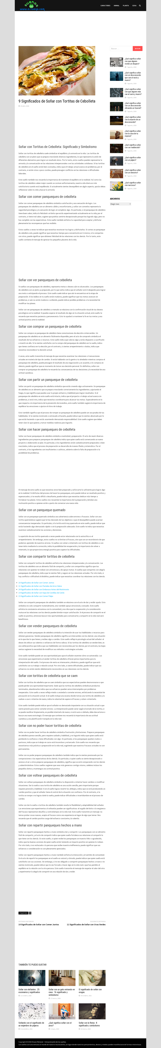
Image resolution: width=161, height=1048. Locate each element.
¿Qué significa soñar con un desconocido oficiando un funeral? (133, 105)
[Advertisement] (80, 26)
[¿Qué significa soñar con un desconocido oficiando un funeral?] (116, 103)
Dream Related (37, 1042)
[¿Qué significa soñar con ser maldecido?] (116, 145)
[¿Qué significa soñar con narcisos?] (116, 183)
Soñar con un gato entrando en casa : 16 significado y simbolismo (62, 992)
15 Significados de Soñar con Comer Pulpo (36, 596)
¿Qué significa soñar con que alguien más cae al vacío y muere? (133, 91)
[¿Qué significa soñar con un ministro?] (116, 170)
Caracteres (105, 5)
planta (126, 5)
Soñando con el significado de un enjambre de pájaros (31, 1024)
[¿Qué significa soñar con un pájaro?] (116, 158)
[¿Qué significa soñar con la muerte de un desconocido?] (116, 117)
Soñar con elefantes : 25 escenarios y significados (29, 991)
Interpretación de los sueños (55, 1042)
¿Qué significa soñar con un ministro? (133, 171)
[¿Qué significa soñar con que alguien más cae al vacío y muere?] (116, 89)
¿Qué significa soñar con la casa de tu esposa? (133, 133)
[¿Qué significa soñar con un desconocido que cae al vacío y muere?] (116, 73)
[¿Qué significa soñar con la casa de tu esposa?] (116, 131)
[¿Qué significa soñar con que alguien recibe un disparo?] (116, 59)
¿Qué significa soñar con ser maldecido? (133, 146)
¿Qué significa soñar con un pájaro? (133, 158)
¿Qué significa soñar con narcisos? (133, 184)
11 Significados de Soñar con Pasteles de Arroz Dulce (40, 586)
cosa (134, 5)
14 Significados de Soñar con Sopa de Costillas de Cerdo (41, 592)
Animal (116, 5)
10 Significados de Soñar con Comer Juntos (36, 582)
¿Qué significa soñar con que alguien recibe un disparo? (133, 61)
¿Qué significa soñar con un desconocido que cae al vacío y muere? (133, 76)
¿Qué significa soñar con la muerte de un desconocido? (133, 119)
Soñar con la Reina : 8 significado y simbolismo (89, 1024)
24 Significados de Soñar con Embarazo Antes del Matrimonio (44, 589)
